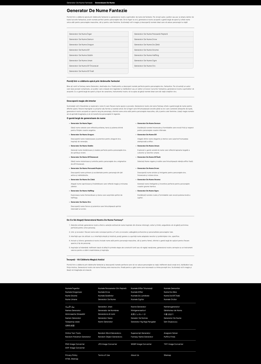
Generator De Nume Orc (144, 66)
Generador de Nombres (108, 310)
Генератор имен (72, 322)
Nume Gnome (71, 296)
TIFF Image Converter (173, 344)
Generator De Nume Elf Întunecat (83, 66)
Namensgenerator (172, 307)
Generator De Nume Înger (80, 34)
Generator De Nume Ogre (145, 60)
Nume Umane (71, 299)
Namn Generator (105, 322)
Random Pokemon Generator (78, 337)
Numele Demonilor (172, 288)
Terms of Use (104, 355)
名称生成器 (70, 325)
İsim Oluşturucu (170, 322)
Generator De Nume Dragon (81, 45)
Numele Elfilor (137, 292)
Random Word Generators (109, 333)
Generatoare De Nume (105, 3)
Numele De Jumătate (140, 296)
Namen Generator (73, 318)
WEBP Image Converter (141, 344)
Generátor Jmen (105, 307)
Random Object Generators (110, 337)
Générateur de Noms (173, 310)
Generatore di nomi (106, 314)
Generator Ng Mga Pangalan (143, 322)
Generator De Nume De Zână (147, 45)
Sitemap (167, 355)
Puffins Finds (169, 337)
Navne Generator (138, 307)
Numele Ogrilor (137, 299)
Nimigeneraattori (138, 310)
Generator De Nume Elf (79, 50)
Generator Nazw (105, 318)
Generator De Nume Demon (81, 39)
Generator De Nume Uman (80, 60)
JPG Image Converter (107, 344)
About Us (135, 355)
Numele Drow (104, 292)
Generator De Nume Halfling (146, 55)
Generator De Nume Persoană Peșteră (151, 34)
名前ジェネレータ (138, 314)
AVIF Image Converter (75, 348)
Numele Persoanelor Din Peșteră (112, 288)
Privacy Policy (71, 355)
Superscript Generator (140, 333)
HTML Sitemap (71, 359)
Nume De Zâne (170, 292)
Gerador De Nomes (139, 318)
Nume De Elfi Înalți (172, 296)
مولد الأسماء (70, 307)
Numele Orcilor (170, 299)
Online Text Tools (73, 333)
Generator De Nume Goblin (81, 55)
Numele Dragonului (73, 292)
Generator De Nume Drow (145, 39)
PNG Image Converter (75, 344)
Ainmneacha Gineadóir (75, 314)
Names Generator (73, 310)
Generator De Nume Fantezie (79, 3)
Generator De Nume (107, 299)
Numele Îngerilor (72, 288)
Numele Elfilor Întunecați (141, 288)
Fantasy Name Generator (142, 337)
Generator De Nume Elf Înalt (81, 71)
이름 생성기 (169, 314)
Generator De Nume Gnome (146, 50)
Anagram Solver (171, 333)
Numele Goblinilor (106, 296)
